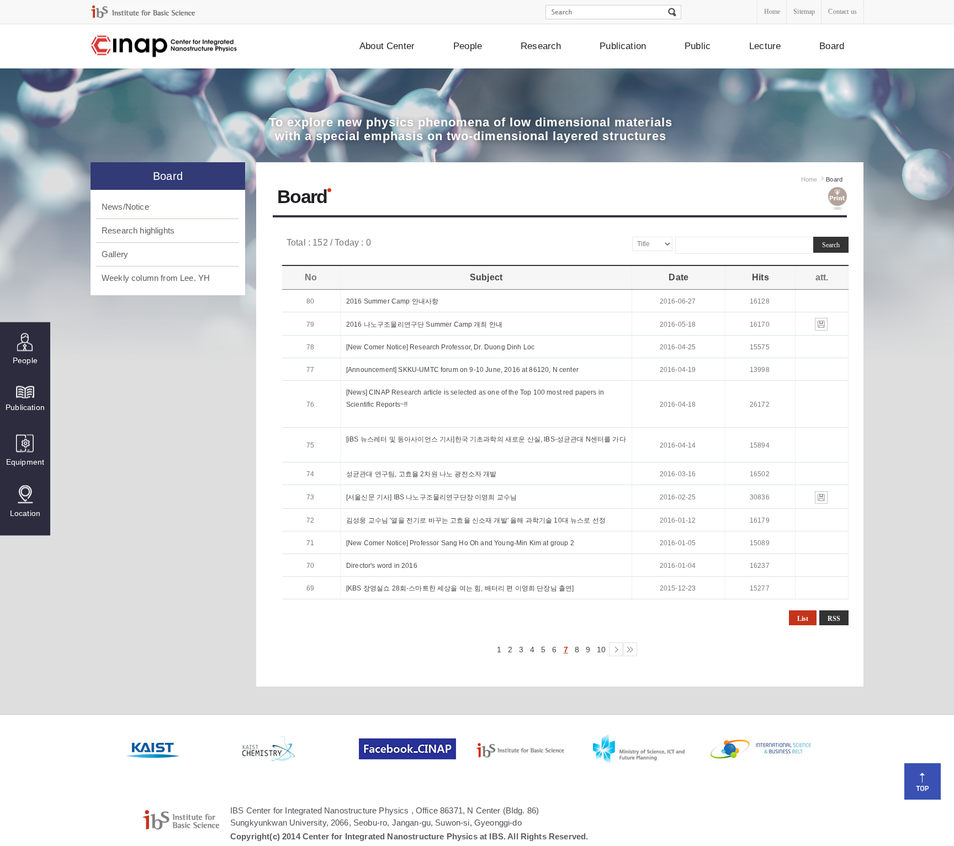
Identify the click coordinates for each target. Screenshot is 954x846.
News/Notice (125, 206)
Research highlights (138, 230)
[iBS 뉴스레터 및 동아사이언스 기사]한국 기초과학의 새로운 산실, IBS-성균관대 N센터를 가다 (486, 439)
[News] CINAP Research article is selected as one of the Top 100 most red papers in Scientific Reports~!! (475, 398)
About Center (387, 46)
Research (541, 46)
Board (831, 46)
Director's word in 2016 (381, 566)
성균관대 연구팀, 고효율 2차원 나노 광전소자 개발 (421, 474)
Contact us (842, 11)
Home (772, 11)
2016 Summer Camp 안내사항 (392, 301)
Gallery (115, 254)
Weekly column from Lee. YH (156, 278)
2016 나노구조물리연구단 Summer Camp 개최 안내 (424, 324)
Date (678, 277)
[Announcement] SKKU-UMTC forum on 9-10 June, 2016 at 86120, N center (462, 370)
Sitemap (804, 11)
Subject (486, 277)
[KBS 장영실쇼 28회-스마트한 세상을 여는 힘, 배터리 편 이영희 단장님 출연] (460, 588)
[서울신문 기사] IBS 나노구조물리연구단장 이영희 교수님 (431, 497)
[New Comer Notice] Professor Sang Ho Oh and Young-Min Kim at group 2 (460, 543)
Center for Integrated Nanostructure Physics (165, 46)
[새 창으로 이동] (143, 12)
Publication (623, 46)
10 (601, 649)
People (467, 46)
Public (698, 46)
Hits (760, 277)
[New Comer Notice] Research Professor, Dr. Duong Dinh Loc (440, 347)
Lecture (765, 46)
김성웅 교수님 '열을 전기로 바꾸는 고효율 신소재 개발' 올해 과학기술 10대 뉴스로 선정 (476, 520)
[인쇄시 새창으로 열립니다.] (837, 199)
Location (25, 512)
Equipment (25, 461)
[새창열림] (182, 748)
